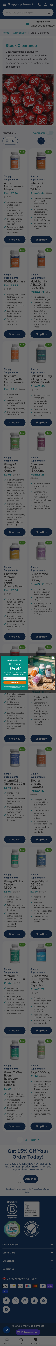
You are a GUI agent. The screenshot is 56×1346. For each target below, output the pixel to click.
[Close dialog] (53, 657)
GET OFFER (14, 682)
